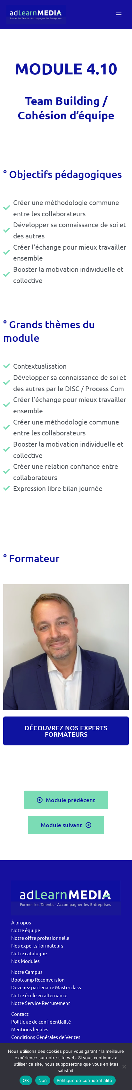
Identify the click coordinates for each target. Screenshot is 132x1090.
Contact (20, 1014)
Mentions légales (29, 1029)
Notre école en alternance (39, 995)
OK (26, 1080)
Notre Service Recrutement (40, 1003)
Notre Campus (27, 972)
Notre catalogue (29, 953)
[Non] (124, 1066)
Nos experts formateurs (37, 945)
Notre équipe (25, 930)
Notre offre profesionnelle (40, 938)
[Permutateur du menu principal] (119, 14)
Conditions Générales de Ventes (45, 1037)
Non (42, 1080)
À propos (21, 922)
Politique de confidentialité (41, 1021)
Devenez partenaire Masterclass (46, 987)
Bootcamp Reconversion (38, 979)
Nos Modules (25, 961)
